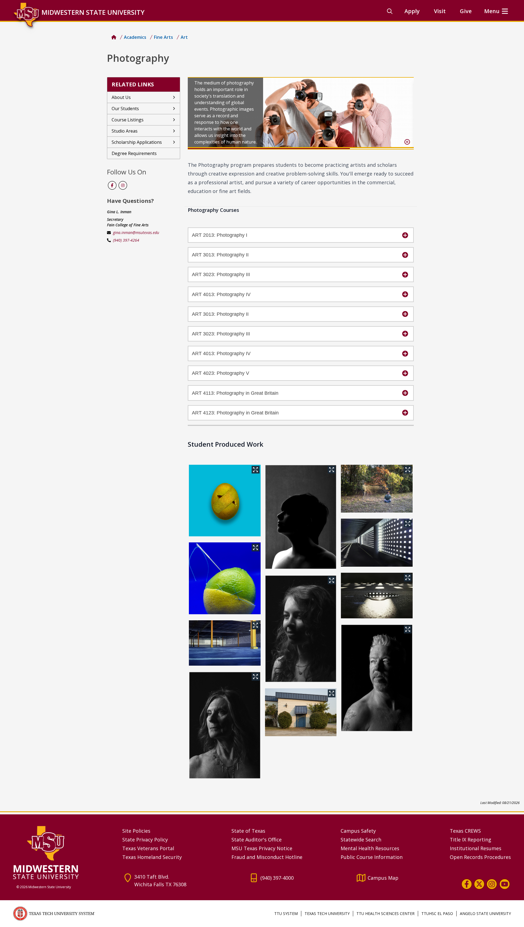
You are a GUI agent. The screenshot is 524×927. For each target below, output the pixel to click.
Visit (440, 11)
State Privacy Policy (145, 839)
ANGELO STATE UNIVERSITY (485, 913)
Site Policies (136, 830)
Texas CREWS (465, 830)
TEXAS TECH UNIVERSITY (327, 913)
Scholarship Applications (137, 142)
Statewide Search (361, 839)
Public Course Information (372, 857)
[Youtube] (504, 884)
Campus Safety (358, 830)
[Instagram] (492, 884)
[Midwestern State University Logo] (64, 852)
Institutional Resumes (475, 848)
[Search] (390, 11)
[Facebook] (466, 884)
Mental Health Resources (370, 848)
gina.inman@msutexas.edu (136, 232)
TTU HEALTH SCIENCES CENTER (385, 913)
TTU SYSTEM (286, 913)
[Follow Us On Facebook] (112, 185)
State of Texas (248, 830)
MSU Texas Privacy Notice (261, 848)
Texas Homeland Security (152, 857)
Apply (412, 11)
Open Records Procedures (480, 857)
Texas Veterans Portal (148, 848)
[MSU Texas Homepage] (113, 37)
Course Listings (128, 120)
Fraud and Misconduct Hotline (266, 857)
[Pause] (407, 142)
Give (466, 11)
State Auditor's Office (256, 839)
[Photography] (225, 501)
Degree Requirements (134, 153)
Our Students (125, 109)
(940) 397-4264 (126, 240)
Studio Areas (125, 131)
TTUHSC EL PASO (437, 913)
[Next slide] (405, 113)
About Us (121, 97)
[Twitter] (479, 884)
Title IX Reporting (470, 839)
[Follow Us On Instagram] (122, 185)
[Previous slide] (196, 113)
